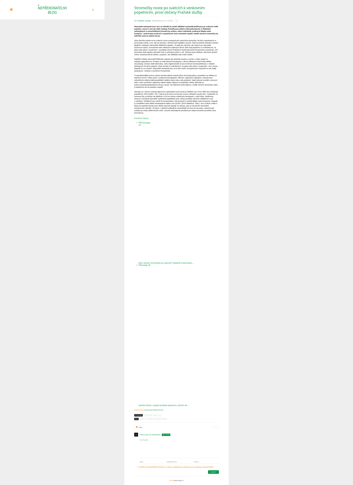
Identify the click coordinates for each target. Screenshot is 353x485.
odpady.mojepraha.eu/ (143, 61)
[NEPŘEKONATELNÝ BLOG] (52, 9)
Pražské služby (144, 20)
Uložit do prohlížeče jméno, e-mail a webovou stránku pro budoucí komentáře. (176, 467)
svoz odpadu (149, 419)
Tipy (159, 415)
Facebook (13, 9)
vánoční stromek (161, 419)
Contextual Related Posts (153, 410)
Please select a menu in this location (52, 22)
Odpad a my (148, 415)
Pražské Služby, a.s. (178, 480)
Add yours (166, 435)
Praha (155, 415)
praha (142, 419)
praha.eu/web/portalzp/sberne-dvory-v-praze (151, 85)
